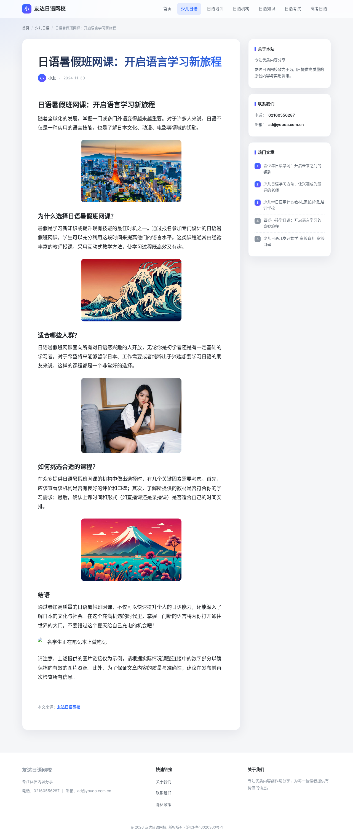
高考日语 (319, 8)
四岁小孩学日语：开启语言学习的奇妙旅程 (292, 223)
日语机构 (241, 8)
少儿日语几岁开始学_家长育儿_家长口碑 (294, 241)
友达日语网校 (68, 707)
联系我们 (163, 793)
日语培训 (215, 8)
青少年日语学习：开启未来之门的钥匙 (292, 168)
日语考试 (293, 8)
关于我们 (163, 781)
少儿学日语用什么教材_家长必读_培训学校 (294, 205)
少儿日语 (189, 8)
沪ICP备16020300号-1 (204, 827)
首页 (167, 8)
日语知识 (267, 8)
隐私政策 (163, 804)
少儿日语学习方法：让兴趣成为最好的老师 (292, 186)
